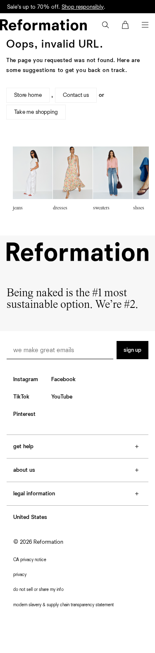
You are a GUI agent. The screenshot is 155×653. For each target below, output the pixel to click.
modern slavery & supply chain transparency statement (63, 605)
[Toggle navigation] (145, 25)
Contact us (76, 95)
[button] (105, 25)
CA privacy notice (29, 559)
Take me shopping (36, 112)
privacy (19, 574)
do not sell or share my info (38, 589)
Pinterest (24, 414)
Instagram (25, 379)
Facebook (63, 379)
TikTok (21, 397)
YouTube (61, 397)
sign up (132, 350)
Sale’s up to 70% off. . (56, 7)
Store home (28, 95)
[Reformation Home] (43, 25)
